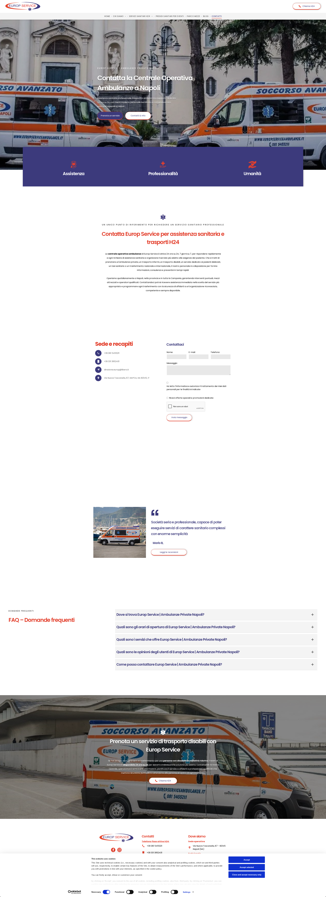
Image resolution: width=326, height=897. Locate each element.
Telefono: (215, 352)
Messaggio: (172, 363)
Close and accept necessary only (246, 875)
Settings (186, 892)
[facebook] (113, 850)
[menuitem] (107, 16)
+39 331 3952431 (154, 852)
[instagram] (119, 850)
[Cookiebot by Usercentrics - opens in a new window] (74, 892)
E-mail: (192, 352)
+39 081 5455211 (154, 845)
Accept (247, 860)
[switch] (130, 892)
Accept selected (247, 867)
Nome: (170, 352)
